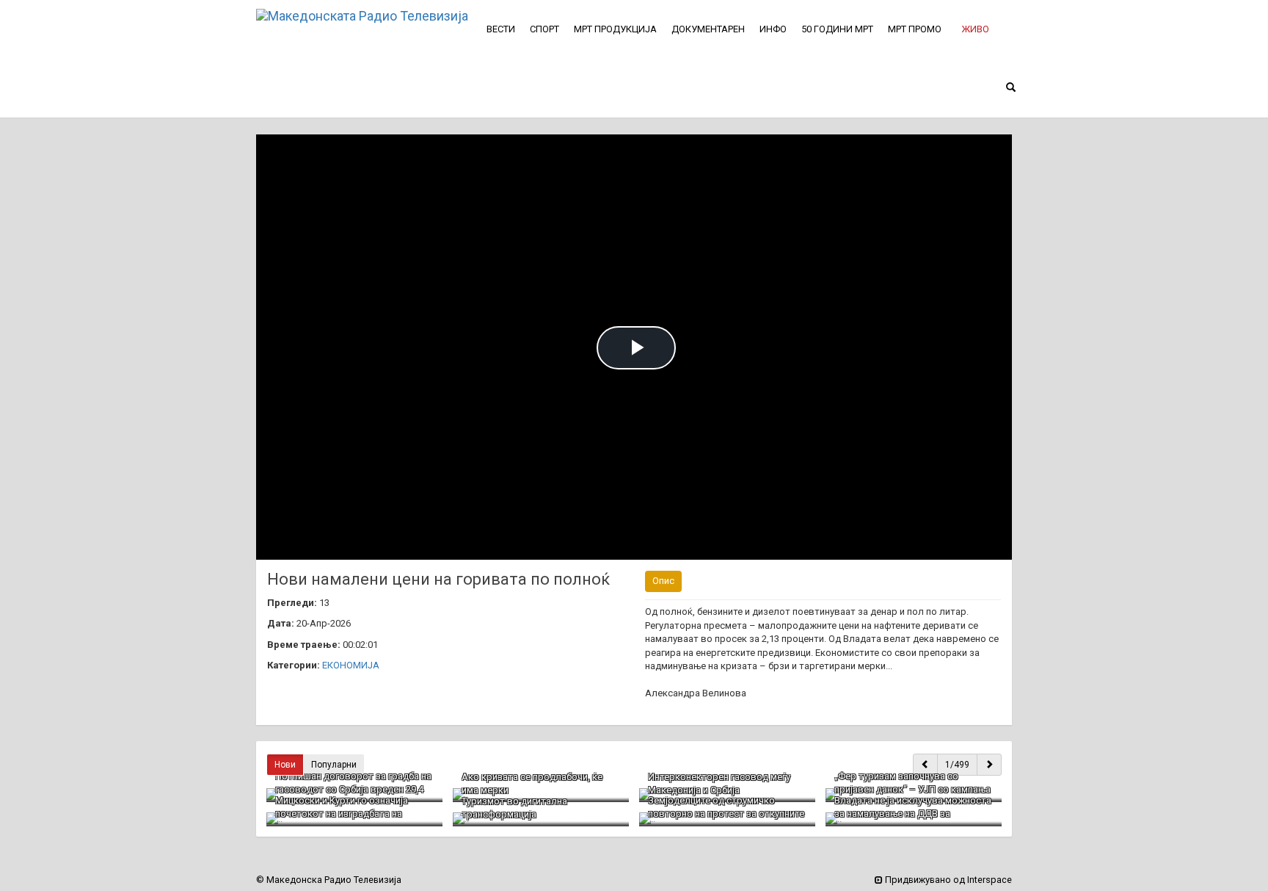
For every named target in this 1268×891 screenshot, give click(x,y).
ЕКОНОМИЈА (350, 665)
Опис (663, 580)
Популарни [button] (334, 765)
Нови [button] (285, 765)
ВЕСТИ (501, 29)
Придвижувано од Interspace (947, 879)
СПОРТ (544, 29)
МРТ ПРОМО (914, 29)
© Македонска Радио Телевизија (328, 879)
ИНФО (773, 29)
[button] (975, 29)
